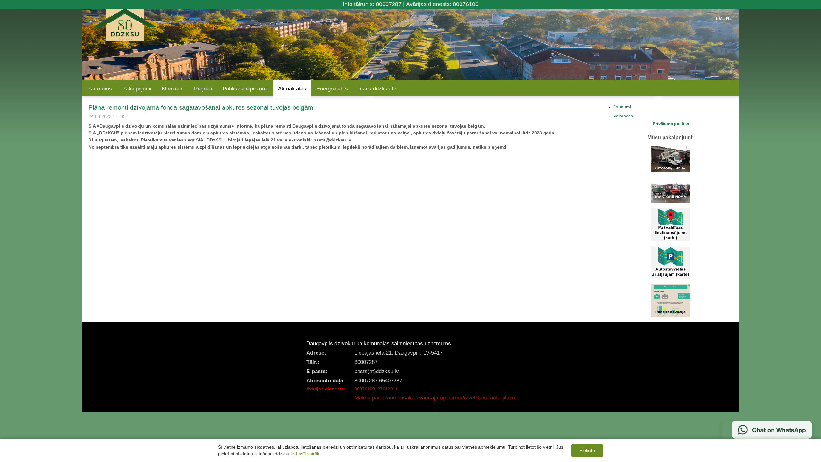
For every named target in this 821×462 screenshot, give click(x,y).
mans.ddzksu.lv (377, 89)
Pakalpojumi (136, 89)
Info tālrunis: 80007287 (372, 4)
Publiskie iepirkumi (245, 89)
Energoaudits (332, 89)
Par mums (99, 89)
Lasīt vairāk (307, 453)
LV (719, 18)
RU (729, 18)
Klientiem (173, 89)
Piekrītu (587, 450)
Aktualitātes (292, 89)
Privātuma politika (671, 123)
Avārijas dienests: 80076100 (442, 4)
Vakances (623, 115)
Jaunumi (622, 106)
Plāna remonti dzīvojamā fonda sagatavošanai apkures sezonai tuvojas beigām (201, 107)
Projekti (203, 89)
